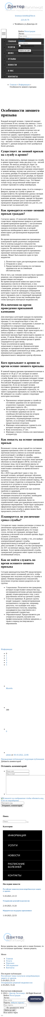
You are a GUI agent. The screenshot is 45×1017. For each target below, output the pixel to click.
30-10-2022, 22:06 (21, 755)
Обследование (12, 965)
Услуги (9, 961)
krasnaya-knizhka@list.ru (25, 16)
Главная (9, 959)
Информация (6, 649)
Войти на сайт (24, 51)
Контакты (10, 968)
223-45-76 (25, 20)
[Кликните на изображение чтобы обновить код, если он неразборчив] (22, 800)
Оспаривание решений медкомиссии (16, 901)
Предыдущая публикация (12, 759)
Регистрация (29, 31)
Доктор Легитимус (17, 993)
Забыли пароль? (17, 1002)
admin (8, 755)
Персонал (10, 963)
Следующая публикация (33, 759)
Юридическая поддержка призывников (17, 911)
